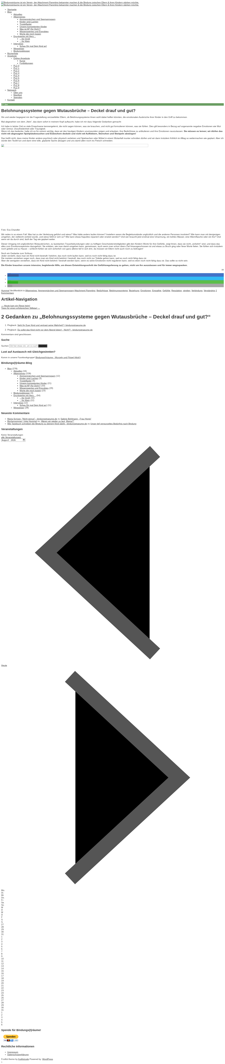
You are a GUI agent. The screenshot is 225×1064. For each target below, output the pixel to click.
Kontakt (11, 100)
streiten (186, 290)
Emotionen (146, 290)
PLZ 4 (16, 75)
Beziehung (134, 290)
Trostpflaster (26, 24)
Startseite (12, 9)
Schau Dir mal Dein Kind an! (33, 46)
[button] (13, 275)
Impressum (12, 1052)
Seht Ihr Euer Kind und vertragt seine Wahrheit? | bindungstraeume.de (51, 325)
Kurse (22, 61)
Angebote (12, 56)
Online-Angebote (21, 58)
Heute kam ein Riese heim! (15, 305)
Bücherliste (12, 53)
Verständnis (209, 290)
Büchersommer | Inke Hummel (22, 421)
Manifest (17, 95)
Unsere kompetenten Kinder (33, 26)
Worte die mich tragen (30, 34)
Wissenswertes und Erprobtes (34, 31)
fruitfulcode (23, 1059)
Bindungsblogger (21, 51)
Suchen (5, 346)
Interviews (18, 43)
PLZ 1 (16, 68)
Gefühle (166, 290)
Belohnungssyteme (118, 290)
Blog (9, 12)
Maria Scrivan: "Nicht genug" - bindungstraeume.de (32, 419)
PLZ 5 (16, 78)
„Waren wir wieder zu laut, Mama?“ (57, 421)
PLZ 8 (16, 85)
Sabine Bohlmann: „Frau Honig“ (76, 419)
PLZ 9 (16, 87)
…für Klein (25, 41)
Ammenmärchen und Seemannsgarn (37, 19)
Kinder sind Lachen (29, 21)
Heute (4, 665)
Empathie (156, 290)
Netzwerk (11, 90)
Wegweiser (18, 48)
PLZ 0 (16, 65)
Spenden (17, 97)
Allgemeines (19, 17)
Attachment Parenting (84, 290)
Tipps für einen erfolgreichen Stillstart (20, 308)
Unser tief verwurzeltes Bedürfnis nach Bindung (113, 423)
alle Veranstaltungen (11, 437)
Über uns (17, 92)
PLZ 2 (16, 70)
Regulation (176, 290)
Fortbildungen (26, 63)
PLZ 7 (16, 83)
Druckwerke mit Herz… (24, 36)
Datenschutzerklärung (18, 1054)
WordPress (47, 1059)
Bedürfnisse (102, 290)
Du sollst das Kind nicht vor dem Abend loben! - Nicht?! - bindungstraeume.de (55, 330)
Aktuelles (17, 14)
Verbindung (196, 290)
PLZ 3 (16, 73)
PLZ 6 (16, 80)
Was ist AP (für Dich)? (30, 29)
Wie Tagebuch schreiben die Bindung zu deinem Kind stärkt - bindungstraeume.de (47, 423)
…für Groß (25, 39)
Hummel (5, 290)
